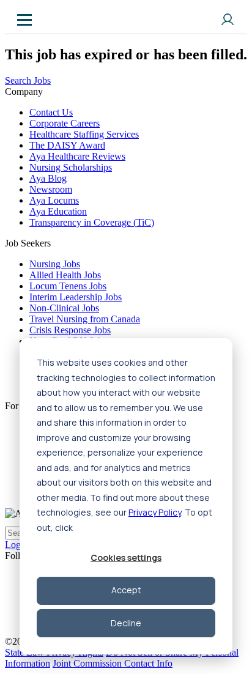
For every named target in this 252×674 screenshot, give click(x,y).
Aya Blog (48, 178)
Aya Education (58, 211)
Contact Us (51, 112)
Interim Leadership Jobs (75, 297)
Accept (126, 590)
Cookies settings (126, 557)
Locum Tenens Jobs (67, 286)
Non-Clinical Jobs (64, 308)
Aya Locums (54, 200)
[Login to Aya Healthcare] (227, 19)
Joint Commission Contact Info (112, 663)
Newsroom (50, 189)
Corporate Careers (64, 123)
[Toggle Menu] (24, 19)
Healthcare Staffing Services (84, 134)
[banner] (62, 19)
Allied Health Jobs (65, 275)
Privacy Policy (154, 512)
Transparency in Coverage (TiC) (91, 222)
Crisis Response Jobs (70, 330)
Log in (18, 544)
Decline (126, 623)
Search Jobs (28, 80)
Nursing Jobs (54, 264)
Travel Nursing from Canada (84, 319)
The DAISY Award (67, 145)
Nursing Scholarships (70, 167)
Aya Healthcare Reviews (77, 156)
